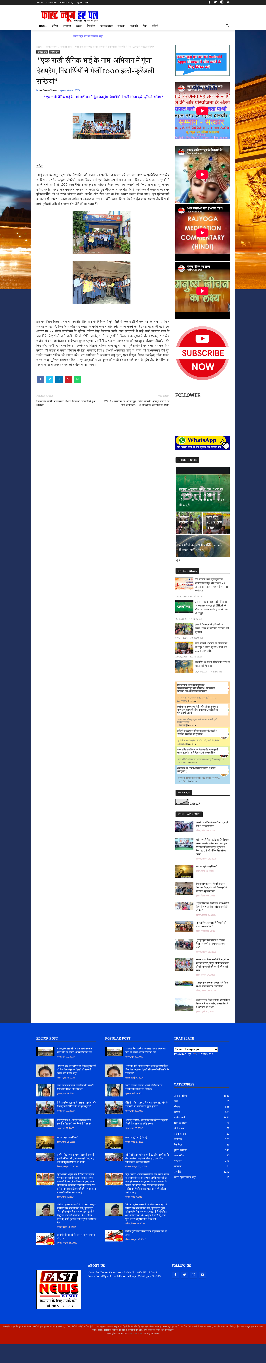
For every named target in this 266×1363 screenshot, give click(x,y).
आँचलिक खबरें (54, 52)
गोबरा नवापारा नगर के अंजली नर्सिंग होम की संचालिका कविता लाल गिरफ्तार (75, 1087)
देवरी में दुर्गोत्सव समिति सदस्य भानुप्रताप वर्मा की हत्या (76, 1236)
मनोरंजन (121, 25)
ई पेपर (55, 25)
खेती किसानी (179, 1128)
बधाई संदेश (179, 1155)
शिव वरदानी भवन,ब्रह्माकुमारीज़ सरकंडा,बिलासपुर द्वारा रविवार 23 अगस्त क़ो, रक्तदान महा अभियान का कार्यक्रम (211, 585)
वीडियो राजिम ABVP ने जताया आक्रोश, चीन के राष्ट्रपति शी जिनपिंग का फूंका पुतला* (76, 1104)
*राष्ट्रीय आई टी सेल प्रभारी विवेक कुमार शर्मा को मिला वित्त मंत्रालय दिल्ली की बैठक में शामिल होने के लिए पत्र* (76, 1069)
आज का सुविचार (181, 1095)
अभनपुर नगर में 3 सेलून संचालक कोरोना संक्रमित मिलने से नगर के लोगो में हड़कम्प (74, 1122)
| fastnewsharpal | (135, 1333)
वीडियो (155, 25)
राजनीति (134, 25)
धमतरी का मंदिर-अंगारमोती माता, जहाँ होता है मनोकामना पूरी (212, 824)
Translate (206, 1054)
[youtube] (228, 2)
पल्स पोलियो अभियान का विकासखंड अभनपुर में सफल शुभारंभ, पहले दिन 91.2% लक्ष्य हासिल (211, 647)
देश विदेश (91, 25)
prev (176, 560)
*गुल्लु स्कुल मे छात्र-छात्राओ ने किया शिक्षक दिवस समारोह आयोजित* (212, 984)
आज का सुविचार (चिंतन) (206, 866)
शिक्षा (145, 25)
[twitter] (215, 2)
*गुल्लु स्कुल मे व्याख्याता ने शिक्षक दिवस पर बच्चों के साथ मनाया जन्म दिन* (210, 944)
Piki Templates (47, 1341)
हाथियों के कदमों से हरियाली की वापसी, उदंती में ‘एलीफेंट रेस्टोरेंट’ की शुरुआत (212, 628)
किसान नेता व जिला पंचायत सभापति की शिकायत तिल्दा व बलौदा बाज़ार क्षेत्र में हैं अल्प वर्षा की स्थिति (213, 1003)
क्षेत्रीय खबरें (179, 1117)
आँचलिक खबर (42, 52)
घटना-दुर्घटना (180, 1133)
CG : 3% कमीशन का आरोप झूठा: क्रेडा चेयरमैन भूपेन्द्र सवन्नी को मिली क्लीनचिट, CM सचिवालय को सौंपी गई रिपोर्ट (136, 403)
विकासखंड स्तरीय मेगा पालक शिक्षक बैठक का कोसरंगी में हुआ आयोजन (65, 403)
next (179, 560)
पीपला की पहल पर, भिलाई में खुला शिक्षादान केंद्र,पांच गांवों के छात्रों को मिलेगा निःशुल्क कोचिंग (211, 887)
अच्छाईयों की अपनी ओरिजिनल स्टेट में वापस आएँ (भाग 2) (212, 664)
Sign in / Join (82, 2)
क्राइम (79, 25)
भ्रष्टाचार (178, 1160)
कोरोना (177, 1106)
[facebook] (209, 2)
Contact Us (52, 2)
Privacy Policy (66, 2)
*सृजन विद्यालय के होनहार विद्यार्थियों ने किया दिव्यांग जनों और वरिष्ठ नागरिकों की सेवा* (212, 907)
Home (40, 2)
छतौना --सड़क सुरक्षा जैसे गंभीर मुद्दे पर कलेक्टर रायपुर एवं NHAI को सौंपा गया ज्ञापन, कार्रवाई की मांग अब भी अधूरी (211, 607)
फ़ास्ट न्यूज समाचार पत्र (185, 1177)
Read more (192, 701)
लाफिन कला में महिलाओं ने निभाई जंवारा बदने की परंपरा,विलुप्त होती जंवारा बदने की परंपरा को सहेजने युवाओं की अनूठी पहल (212, 965)
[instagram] (222, 2)
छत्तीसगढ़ (67, 25)
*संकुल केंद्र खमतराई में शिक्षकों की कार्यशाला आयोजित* (211, 924)
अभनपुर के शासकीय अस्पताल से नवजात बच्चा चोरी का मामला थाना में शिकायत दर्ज (74, 1050)
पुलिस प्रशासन (180, 1150)
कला (176, 1101)
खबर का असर (106, 25)
